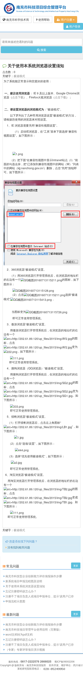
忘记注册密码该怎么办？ (20, 591)
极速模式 (19, 76)
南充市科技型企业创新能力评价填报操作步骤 (33, 576)
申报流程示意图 (15, 601)
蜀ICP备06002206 (64, 661)
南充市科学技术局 (17, 20)
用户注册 (66, 20)
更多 (75, 565)
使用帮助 (43, 20)
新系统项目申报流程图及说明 (23, 581)
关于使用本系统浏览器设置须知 (25, 586)
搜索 (43, 50)
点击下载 (17, 97)
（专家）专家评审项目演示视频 (25, 649)
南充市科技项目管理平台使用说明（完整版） (33, 629)
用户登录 (74, 26)
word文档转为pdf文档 (19, 634)
